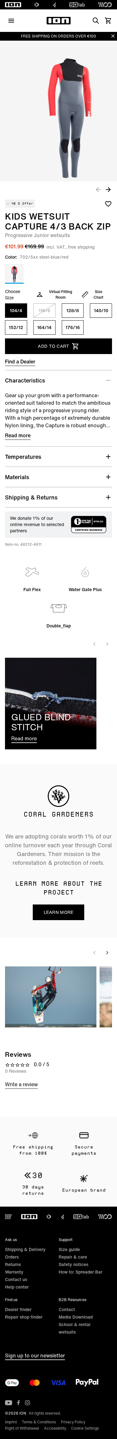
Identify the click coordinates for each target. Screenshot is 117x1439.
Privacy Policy (73, 1422)
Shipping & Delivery (25, 1249)
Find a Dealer (20, 361)
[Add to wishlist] (108, 204)
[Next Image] (108, 189)
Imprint (11, 1422)
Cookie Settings (85, 1428)
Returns (13, 1264)
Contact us (16, 1279)
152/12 (16, 327)
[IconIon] (13, 4)
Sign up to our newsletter (35, 1355)
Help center (17, 1287)
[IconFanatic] (54, 4)
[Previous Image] (98, 189)
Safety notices (73, 1264)
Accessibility (55, 1428)
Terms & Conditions (39, 1422)
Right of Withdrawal (22, 1428)
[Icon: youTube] (8, 1402)
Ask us (11, 1239)
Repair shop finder (23, 1317)
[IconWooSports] (105, 4)
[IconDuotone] (36, 4)
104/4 (16, 310)
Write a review (21, 1084)
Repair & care (73, 1257)
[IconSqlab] (77, 4)
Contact (67, 1309)
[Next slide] (107, 644)
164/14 (44, 327)
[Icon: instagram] (27, 1402)
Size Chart (98, 294)
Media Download (76, 1317)
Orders (12, 1257)
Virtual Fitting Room (60, 294)
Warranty (14, 1272)
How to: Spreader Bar (80, 1272)
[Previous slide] (95, 644)
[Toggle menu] (11, 20)
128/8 (72, 310)
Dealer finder (18, 1309)
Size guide (69, 1249)
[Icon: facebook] (18, 1402)
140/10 (101, 310)
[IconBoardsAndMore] (8, 1216)
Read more (18, 435)
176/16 (73, 327)
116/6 (44, 310)
